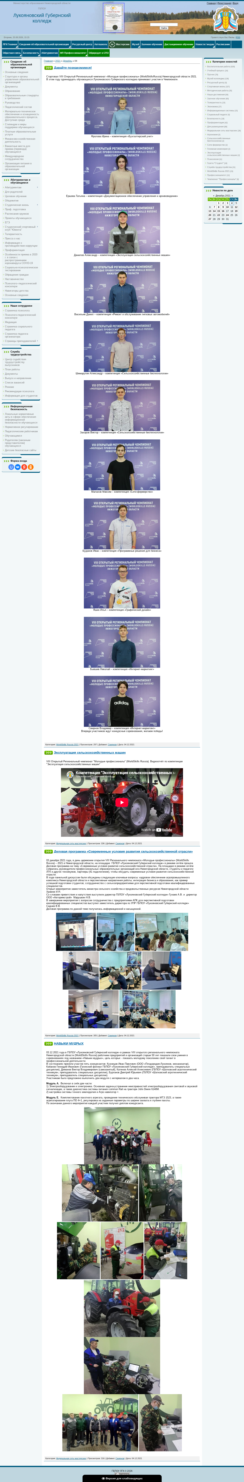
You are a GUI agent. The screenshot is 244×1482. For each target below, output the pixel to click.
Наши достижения (216, 94)
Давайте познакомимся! (73, 68)
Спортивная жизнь (216, 86)
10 (227, 207)
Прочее (210, 74)
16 (223, 211)
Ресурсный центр (215, 82)
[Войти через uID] (11, 467)
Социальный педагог (217, 114)
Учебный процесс (215, 70)
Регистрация (224, 3)
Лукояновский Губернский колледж (42, 18)
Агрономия (212, 134)
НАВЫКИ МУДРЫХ (68, 1043)
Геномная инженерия (217, 149)
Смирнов (112, 744)
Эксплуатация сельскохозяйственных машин (90, 752)
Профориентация (215, 122)
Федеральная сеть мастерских (71, 843)
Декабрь (67, 61)
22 (218, 215)
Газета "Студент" (215, 163)
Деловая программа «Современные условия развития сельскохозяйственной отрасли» (123, 851)
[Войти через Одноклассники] (31, 467)
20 (210, 215)
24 (227, 215)
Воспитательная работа (218, 66)
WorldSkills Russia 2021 (67, 744)
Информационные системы (220, 110)
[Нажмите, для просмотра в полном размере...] (114, 31)
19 (236, 211)
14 (214, 211)
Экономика (212, 106)
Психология (213, 159)
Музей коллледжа (215, 78)
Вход (235, 3)
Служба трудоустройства (219, 167)
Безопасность (214, 118)
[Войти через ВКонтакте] (18, 467)
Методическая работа (217, 90)
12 (236, 207)
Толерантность (214, 102)
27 (210, 219)
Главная (211, 3)
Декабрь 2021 (223, 195)
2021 (58, 61)
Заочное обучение (216, 98)
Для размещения (215, 126)
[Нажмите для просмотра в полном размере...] (122, 133)
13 (210, 211)
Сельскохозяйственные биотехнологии (218, 139)
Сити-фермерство (216, 145)
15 (218, 211)
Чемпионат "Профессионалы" (221, 179)
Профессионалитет (216, 175)
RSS (238, 37)
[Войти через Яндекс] (24, 467)
